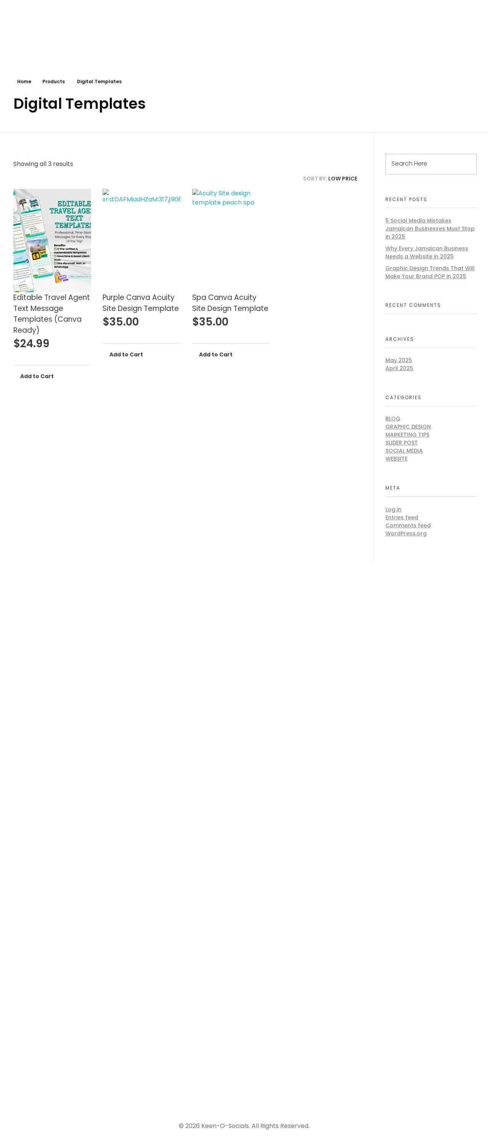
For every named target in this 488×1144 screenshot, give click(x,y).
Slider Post (401, 442)
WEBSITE (396, 458)
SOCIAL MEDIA (404, 450)
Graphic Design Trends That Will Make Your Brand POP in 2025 (430, 272)
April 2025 (399, 368)
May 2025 (398, 360)
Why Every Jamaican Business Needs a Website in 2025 (426, 252)
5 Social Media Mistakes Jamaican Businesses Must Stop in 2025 (430, 228)
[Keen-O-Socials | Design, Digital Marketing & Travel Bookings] (48, 35)
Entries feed (401, 517)
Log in (393, 509)
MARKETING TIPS (407, 434)
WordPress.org (406, 533)
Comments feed (408, 525)
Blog (392, 418)
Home (24, 81)
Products (53, 81)
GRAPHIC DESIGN (408, 426)
